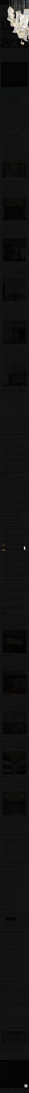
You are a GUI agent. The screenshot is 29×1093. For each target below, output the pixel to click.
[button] (3, 551)
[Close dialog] (27, 2)
